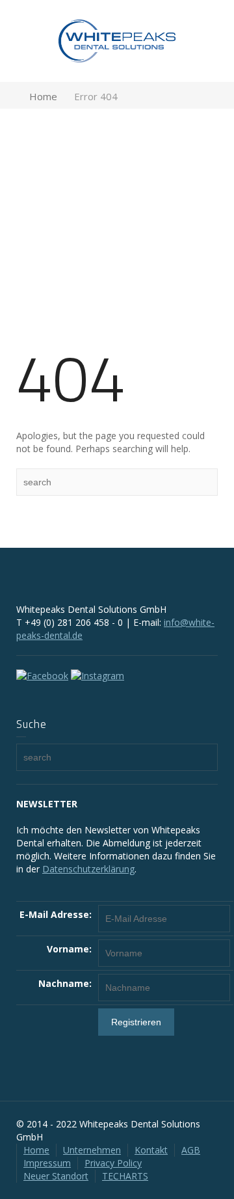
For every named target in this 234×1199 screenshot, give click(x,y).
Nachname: (65, 983)
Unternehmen (92, 1150)
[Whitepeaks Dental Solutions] (117, 40)
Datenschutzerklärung (88, 869)
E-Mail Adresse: (56, 914)
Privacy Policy (113, 1163)
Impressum (47, 1163)
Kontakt (151, 1150)
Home (36, 1150)
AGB (190, 1150)
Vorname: (69, 949)
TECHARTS (125, 1176)
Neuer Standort (55, 1176)
